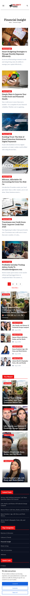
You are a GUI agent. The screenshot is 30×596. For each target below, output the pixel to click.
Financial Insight (7, 48)
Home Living (6, 294)
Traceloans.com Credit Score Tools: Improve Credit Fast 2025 (14, 224)
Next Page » (15, 287)
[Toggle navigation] (3, 6)
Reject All (15, 592)
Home (4, 566)
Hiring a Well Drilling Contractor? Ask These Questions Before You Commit (14, 309)
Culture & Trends (17, 323)
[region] (15, 582)
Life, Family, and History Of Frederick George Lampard (15, 427)
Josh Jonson (7, 315)
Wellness (3, 554)
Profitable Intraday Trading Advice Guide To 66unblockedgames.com (13, 267)
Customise (15, 588)
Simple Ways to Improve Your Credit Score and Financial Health (14, 96)
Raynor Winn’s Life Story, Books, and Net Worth (14, 453)
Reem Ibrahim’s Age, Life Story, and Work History (14, 479)
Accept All (15, 583)
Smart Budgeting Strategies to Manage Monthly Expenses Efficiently (14, 53)
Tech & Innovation (6, 550)
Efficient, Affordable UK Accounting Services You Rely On (14, 181)
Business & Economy (7, 533)
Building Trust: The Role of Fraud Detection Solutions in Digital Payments (14, 139)
